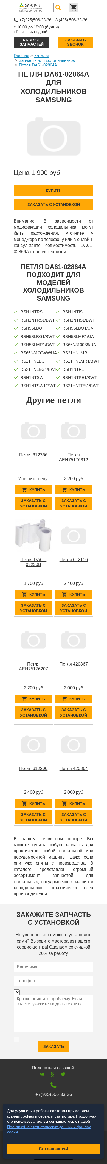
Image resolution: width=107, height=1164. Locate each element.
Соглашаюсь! (53, 1149)
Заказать (53, 1046)
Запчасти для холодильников (47, 60)
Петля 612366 (33, 455)
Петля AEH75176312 (73, 457)
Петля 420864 (74, 768)
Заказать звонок (75, 42)
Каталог (41, 55)
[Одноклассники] (52, 1074)
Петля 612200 (33, 768)
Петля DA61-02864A (38, 65)
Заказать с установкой (53, 204)
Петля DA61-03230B (33, 562)
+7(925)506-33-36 (35, 19)
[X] (63, 1074)
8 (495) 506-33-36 (71, 19)
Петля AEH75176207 (33, 666)
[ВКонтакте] (42, 1074)
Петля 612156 (74, 559)
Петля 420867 (74, 664)
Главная (21, 55)
